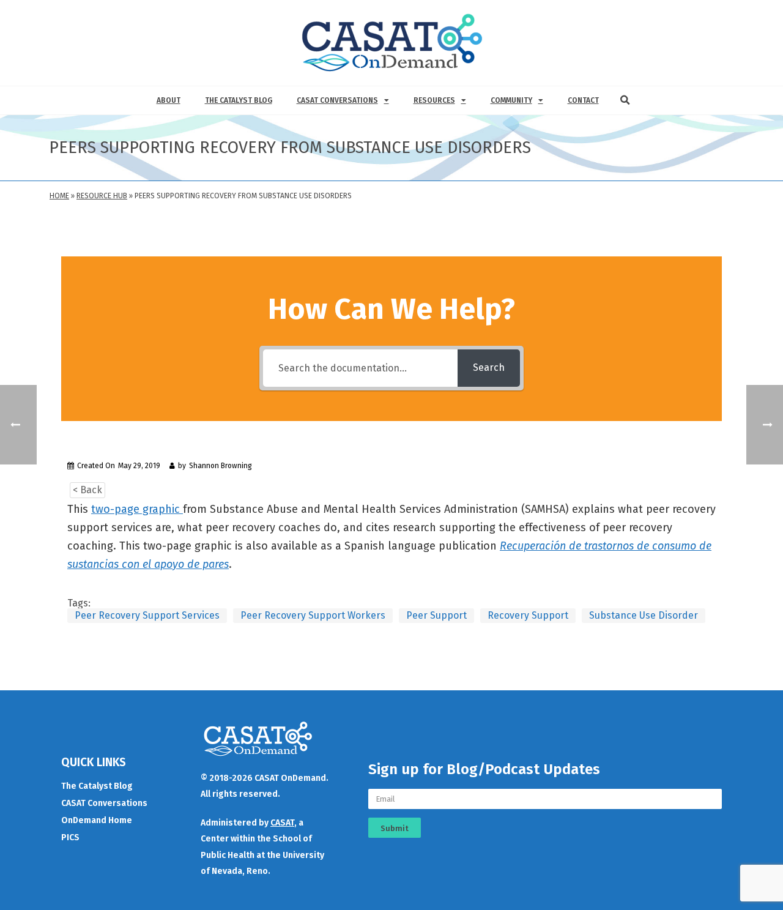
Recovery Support (528, 615)
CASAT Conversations (337, 100)
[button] (625, 100)
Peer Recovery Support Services (147, 615)
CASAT (282, 823)
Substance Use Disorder (643, 615)
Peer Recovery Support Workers (312, 615)
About (168, 100)
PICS (70, 837)
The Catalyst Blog (238, 100)
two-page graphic (137, 509)
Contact (583, 100)
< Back (87, 490)
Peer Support (436, 615)
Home (59, 196)
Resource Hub (101, 196)
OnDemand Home (96, 820)
